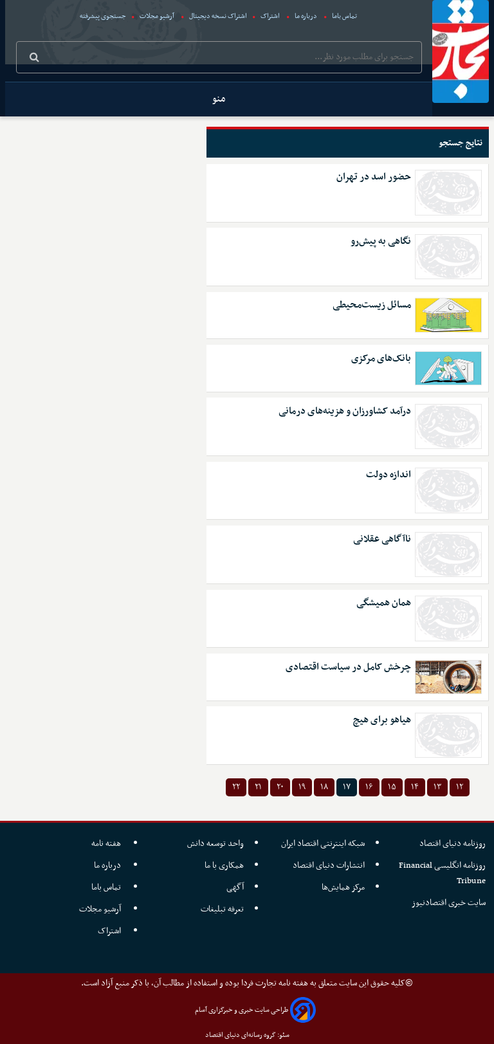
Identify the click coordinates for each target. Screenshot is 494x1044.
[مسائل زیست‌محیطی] (448, 315)
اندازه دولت (388, 475)
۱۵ (392, 787)
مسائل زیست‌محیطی (372, 305)
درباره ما (305, 16)
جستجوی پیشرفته (103, 16)
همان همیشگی (383, 603)
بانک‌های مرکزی (381, 358)
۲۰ (280, 787)
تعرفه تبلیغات (222, 909)
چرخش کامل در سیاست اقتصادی (348, 667)
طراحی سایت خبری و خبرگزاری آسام (241, 1010)
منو (218, 99)
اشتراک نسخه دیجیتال (217, 16)
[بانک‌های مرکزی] (448, 368)
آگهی (235, 887)
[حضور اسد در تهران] (448, 192)
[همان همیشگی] (448, 618)
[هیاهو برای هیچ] (448, 735)
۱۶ (369, 787)
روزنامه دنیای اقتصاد (452, 843)
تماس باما (344, 16)
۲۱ (258, 787)
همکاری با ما (224, 865)
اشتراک (270, 16)
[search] (34, 58)
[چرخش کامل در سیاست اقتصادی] (448, 677)
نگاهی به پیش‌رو (381, 241)
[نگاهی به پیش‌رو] (448, 256)
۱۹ (302, 787)
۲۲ (236, 787)
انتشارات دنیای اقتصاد (329, 865)
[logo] (460, 51)
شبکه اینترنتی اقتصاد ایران (323, 843)
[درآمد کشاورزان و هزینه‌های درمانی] (448, 426)
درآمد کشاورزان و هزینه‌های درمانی (345, 411)
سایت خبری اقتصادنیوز (449, 902)
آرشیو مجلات (157, 16)
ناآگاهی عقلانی (382, 539)
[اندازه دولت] (448, 490)
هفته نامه (107, 843)
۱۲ (459, 787)
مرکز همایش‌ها (343, 887)
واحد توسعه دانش (215, 843)
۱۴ (415, 787)
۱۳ (437, 787)
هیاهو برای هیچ (382, 720)
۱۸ (324, 787)
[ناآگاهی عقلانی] (448, 554)
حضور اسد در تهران (373, 177)
